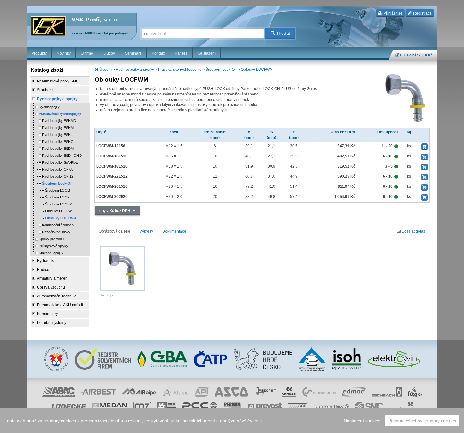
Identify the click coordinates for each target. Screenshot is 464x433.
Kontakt (158, 53)
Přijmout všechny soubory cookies (422, 420)
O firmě (87, 53)
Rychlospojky (49, 107)
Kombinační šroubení (58, 225)
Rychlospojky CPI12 (57, 176)
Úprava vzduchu (51, 287)
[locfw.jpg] (122, 268)
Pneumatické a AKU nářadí (60, 305)
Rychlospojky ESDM (58, 148)
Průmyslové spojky (53, 246)
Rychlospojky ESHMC (59, 121)
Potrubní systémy (51, 322)
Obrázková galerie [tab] (114, 231)
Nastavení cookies (362, 420)
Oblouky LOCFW (58, 211)
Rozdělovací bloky (56, 232)
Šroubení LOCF (57, 197)
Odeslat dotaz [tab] (413, 231)
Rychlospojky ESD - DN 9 (62, 155)
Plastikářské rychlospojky (179, 69)
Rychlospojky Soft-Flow (60, 162)
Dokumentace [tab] (174, 231)
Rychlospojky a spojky (135, 69)
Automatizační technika (57, 296)
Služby (109, 53)
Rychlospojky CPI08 (57, 169)
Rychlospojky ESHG (58, 141)
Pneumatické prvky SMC (58, 81)
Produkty (39, 53)
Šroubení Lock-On (221, 69)
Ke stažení (207, 53)
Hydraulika (46, 261)
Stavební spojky (51, 253)
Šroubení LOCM (57, 190)
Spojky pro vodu (51, 239)
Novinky (64, 53)
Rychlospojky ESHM (58, 128)
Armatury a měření (52, 278)
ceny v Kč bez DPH (114, 211)
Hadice (43, 269)
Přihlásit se (392, 13)
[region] (232, 420)
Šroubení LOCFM (58, 204)
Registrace (422, 13)
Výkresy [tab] (146, 231)
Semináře (133, 53)
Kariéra (181, 53)
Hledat (283, 33)
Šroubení (45, 90)
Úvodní (105, 69)
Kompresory (47, 314)
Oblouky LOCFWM (257, 69)
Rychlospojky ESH (56, 135)
